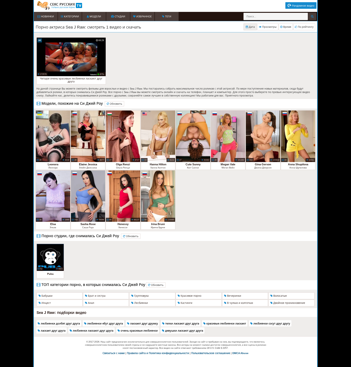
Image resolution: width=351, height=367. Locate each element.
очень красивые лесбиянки (139, 330)
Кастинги (186, 302)
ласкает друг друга (52, 330)
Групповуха (141, 295)
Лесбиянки (140, 302)
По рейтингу (305, 26)
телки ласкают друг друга (182, 323)
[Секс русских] (59, 5)
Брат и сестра (96, 295)
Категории (71, 16)
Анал (90, 302)
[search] (312, 16)
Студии (119, 16)
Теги (167, 16)
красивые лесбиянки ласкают (226, 323)
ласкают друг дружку (143, 323)
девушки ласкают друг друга (183, 330)
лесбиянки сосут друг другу (271, 323)
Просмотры (269, 26)
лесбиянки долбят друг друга (60, 323)
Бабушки (46, 295)
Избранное (144, 16)
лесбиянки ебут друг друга (104, 323)
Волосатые (280, 295)
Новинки (47, 16)
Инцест (46, 302)
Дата (251, 26)
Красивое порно (190, 295)
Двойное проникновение (289, 302)
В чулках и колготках (239, 302)
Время (286, 26)
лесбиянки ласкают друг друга (92, 330)
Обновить (115, 103)
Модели (95, 16)
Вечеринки (233, 295)
